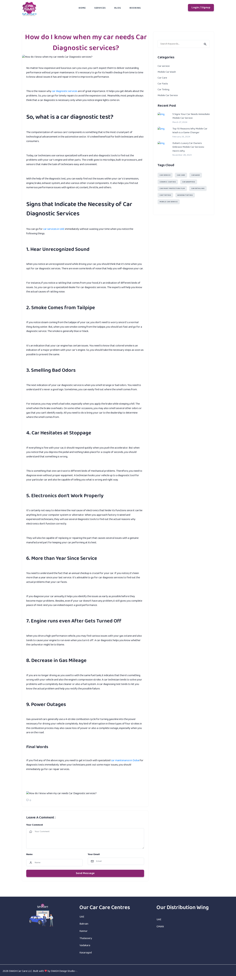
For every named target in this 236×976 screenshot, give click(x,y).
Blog (117, 8)
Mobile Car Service (168, 95)
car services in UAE (53, 229)
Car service (164, 66)
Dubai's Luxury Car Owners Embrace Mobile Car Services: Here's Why (188, 147)
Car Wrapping (188, 182)
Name (29, 854)
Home (82, 8)
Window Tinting (185, 195)
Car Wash (195, 175)
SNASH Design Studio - (64, 971)
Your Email (94, 854)
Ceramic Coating (168, 182)
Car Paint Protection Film (172, 188)
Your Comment (34, 825)
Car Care (162, 78)
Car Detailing (198, 188)
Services (100, 8)
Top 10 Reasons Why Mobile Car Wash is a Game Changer (189, 131)
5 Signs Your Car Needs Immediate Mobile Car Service (191, 116)
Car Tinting (163, 89)
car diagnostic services (64, 91)
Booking (135, 8)
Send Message (85, 873)
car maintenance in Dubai (125, 760)
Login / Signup (201, 7)
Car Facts (163, 84)
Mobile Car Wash (167, 72)
